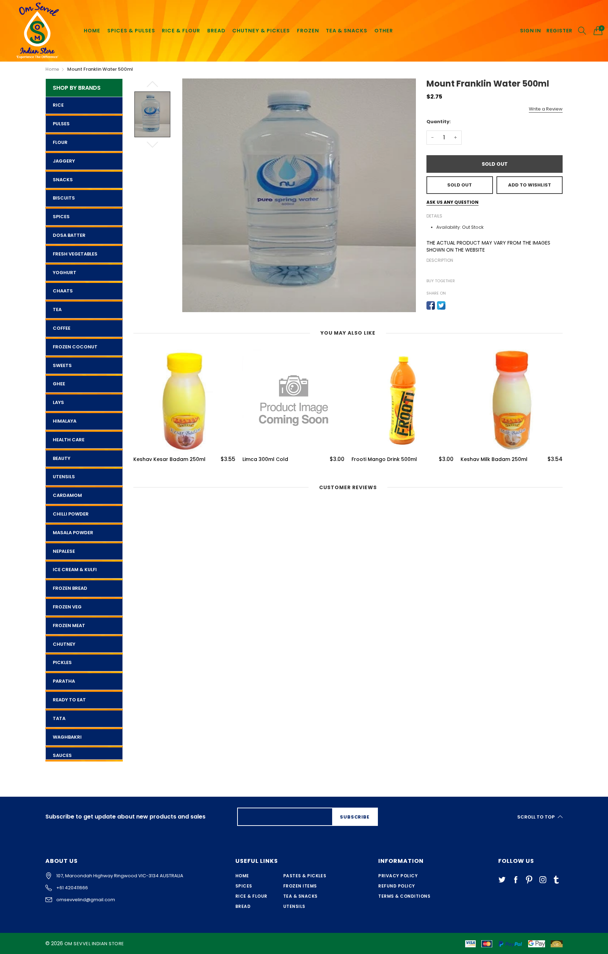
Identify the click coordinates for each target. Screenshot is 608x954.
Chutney (64, 644)
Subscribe (354, 817)
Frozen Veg (67, 607)
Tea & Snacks (300, 896)
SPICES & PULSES (131, 30)
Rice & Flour (251, 896)
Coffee (61, 328)
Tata (59, 718)
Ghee (59, 383)
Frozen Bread (70, 588)
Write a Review (546, 109)
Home (242, 876)
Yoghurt (64, 272)
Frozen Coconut (75, 346)
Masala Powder (73, 532)
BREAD (216, 30)
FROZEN (308, 30)
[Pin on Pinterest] (452, 305)
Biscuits (64, 198)
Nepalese (64, 551)
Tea (57, 309)
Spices (61, 216)
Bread (243, 906)
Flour (60, 142)
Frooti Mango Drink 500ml (384, 459)
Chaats (63, 291)
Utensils (64, 476)
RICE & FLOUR (181, 30)
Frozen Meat (69, 625)
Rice (58, 105)
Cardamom (67, 495)
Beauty (61, 458)
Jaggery (64, 161)
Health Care (68, 439)
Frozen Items (300, 886)
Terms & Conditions (404, 896)
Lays (58, 402)
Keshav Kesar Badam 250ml (169, 459)
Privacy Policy (398, 876)
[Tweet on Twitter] (441, 305)
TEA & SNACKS (346, 30)
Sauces (62, 755)
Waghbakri (67, 737)
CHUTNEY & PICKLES (261, 30)
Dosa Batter (69, 235)
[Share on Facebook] (430, 305)
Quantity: (438, 121)
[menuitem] (92, 30)
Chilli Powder (71, 514)
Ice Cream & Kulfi (75, 569)
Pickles (62, 662)
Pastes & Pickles (305, 876)
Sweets (62, 365)
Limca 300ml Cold (265, 459)
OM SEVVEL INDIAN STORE (94, 943)
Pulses (61, 123)
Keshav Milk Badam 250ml (494, 459)
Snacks (63, 179)
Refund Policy (396, 886)
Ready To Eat (69, 699)
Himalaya (64, 421)
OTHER (383, 30)
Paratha (64, 681)
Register (559, 30)
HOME (92, 30)
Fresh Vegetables (75, 254)
